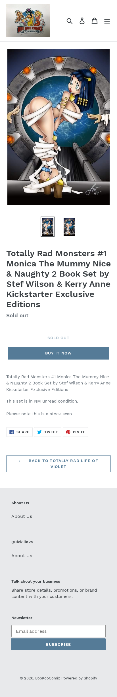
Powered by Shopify (79, 678)
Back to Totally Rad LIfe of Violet (62, 463)
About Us (21, 516)
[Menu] (107, 20)
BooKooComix (47, 678)
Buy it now (58, 353)
